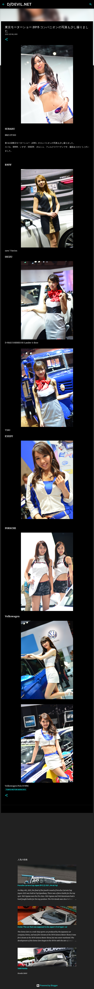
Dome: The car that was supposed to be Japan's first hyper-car (42, 927)
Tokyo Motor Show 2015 (16, 789)
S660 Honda (22, 968)
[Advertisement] (47, 834)
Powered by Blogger (48, 985)
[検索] (90, 4)
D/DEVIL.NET (19, 4)
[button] (6, 39)
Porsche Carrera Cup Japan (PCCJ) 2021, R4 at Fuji (38, 885)
